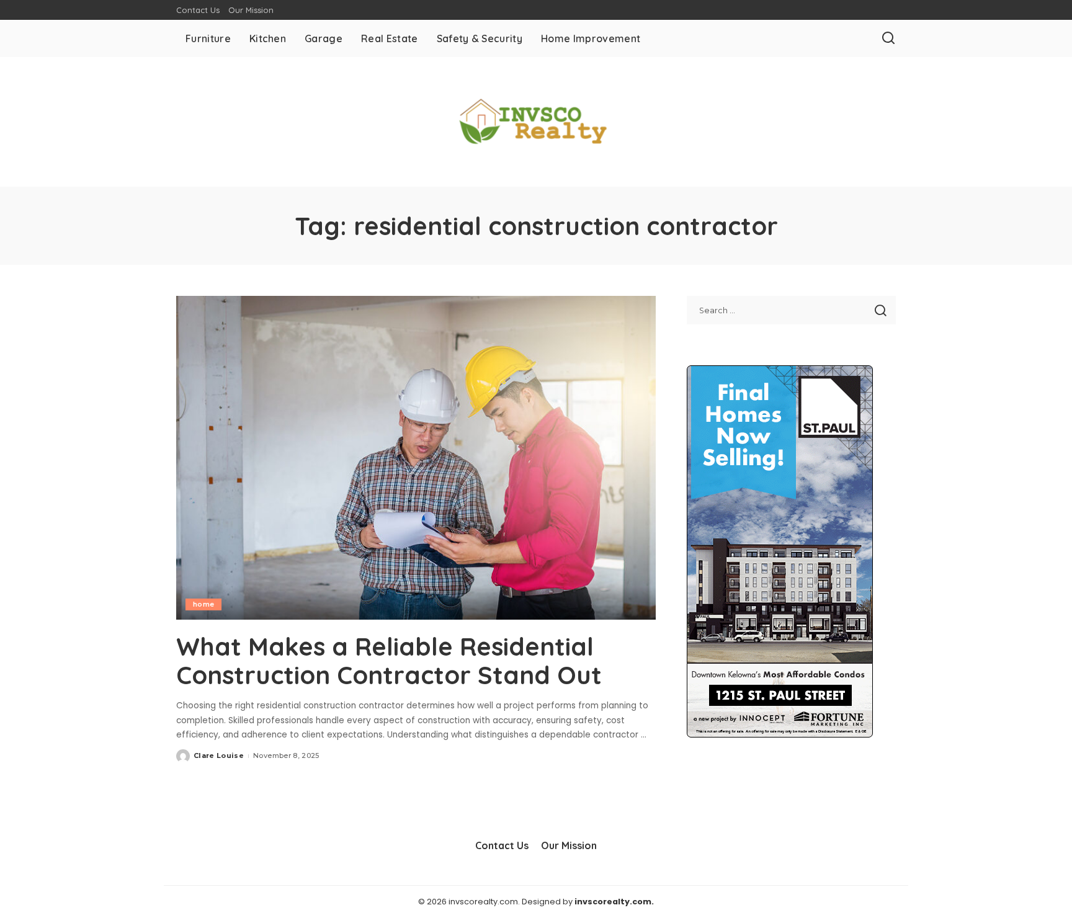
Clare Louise (219, 755)
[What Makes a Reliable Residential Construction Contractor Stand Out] (416, 458)
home (203, 604)
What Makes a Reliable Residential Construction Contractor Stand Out (389, 660)
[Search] (888, 38)
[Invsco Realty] (536, 122)
